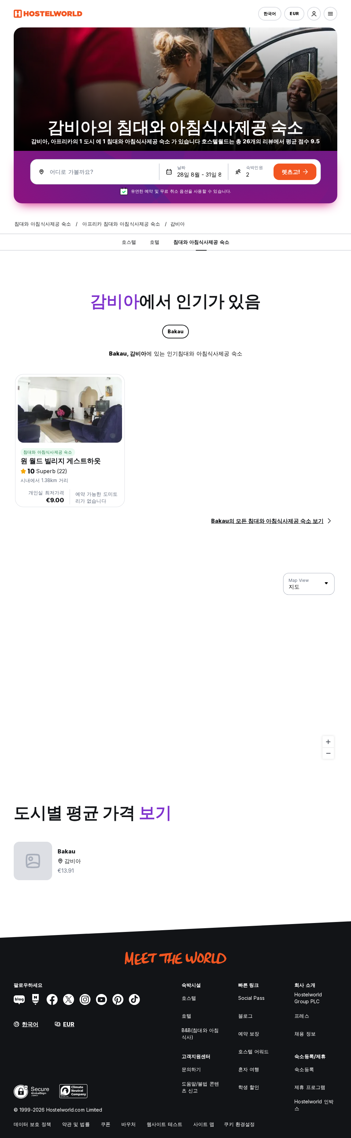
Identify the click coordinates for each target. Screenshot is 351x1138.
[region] (175, 666)
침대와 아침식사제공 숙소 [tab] (201, 242)
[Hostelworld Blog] (19, 999)
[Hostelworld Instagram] (85, 999)
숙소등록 (304, 1069)
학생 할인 (248, 1087)
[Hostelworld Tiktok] (134, 999)
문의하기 (191, 1069)
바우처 (128, 1124)
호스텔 (189, 998)
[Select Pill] (314, 14)
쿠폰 (105, 1124)
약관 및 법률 (76, 1124)
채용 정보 (305, 1034)
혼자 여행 (248, 1069)
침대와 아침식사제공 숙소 (47, 452)
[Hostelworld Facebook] (52, 999)
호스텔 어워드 (253, 1051)
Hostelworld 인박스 (313, 1105)
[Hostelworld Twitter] (68, 999)
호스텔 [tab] (129, 242)
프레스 (301, 1016)
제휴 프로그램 (309, 1087)
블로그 (245, 1016)
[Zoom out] (328, 753)
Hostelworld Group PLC (308, 998)
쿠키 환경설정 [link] (239, 1124)
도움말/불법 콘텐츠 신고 (200, 1087)
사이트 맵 (204, 1124)
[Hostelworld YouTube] (101, 999)
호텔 (186, 1016)
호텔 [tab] (154, 242)
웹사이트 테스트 (164, 1124)
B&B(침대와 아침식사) (200, 1033)
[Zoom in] (328, 741)
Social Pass (251, 998)
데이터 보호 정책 (32, 1124)
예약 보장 (248, 1034)
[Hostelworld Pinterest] (117, 999)
